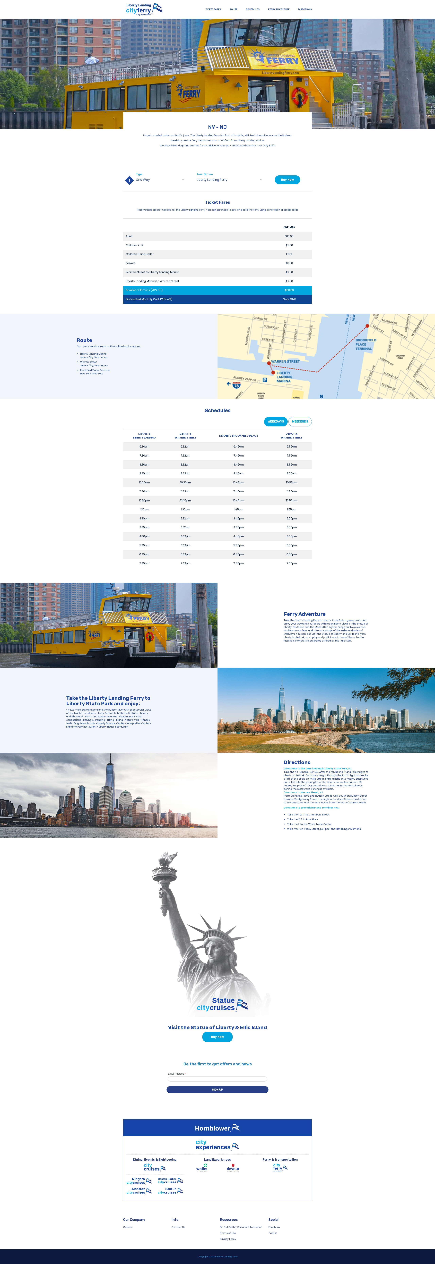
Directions (305, 9)
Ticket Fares (213, 9)
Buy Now (287, 180)
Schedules (253, 9)
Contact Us (178, 1227)
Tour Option (205, 174)
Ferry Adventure (279, 9)
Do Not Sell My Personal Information (241, 1227)
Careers (128, 1227)
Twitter (272, 1233)
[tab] (276, 421)
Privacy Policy (228, 1239)
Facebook (274, 1227)
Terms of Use (228, 1233)
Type (139, 174)
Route (233, 9)
